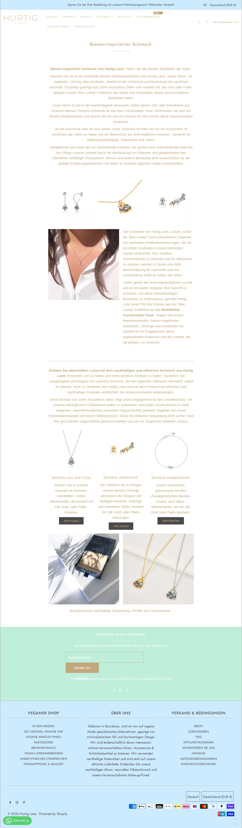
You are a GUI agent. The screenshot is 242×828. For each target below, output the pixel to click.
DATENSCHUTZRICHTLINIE (198, 764)
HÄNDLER (198, 753)
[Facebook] (114, 690)
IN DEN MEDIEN (43, 726)
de (205, 5)
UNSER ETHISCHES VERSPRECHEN (43, 759)
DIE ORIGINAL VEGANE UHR (43, 731)
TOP (235, 823)
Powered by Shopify (53, 813)
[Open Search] (199, 21)
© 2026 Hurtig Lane (22, 813)
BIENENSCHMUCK (43, 748)
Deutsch (193, 796)
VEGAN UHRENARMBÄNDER (43, 753)
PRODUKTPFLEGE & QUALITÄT (43, 764)
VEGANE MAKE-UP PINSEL (43, 737)
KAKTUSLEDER (43, 742)
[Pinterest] (128, 690)
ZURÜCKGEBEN (198, 731)
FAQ (199, 737)
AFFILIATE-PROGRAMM (198, 742)
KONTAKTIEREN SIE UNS (198, 748)
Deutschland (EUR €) (223, 5)
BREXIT (198, 726)
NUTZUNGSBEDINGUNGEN (198, 759)
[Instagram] (120, 690)
